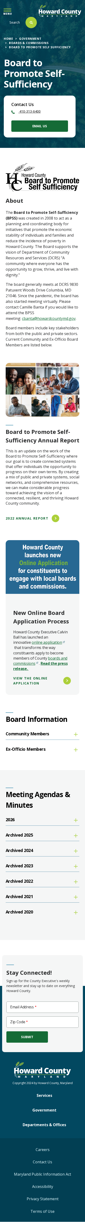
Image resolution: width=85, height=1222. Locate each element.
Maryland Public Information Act (42, 1174)
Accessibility (42, 1186)
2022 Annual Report (27, 518)
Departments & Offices (44, 1124)
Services (44, 1095)
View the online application (30, 680)
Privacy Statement (43, 1198)
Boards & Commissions (28, 43)
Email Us (39, 126)
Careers (43, 1149)
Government (30, 39)
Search (14, 22)
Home (8, 39)
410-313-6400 (29, 111)
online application (47, 642)
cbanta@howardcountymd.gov (49, 318)
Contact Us (42, 1162)
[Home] (60, 11)
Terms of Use (42, 1211)
